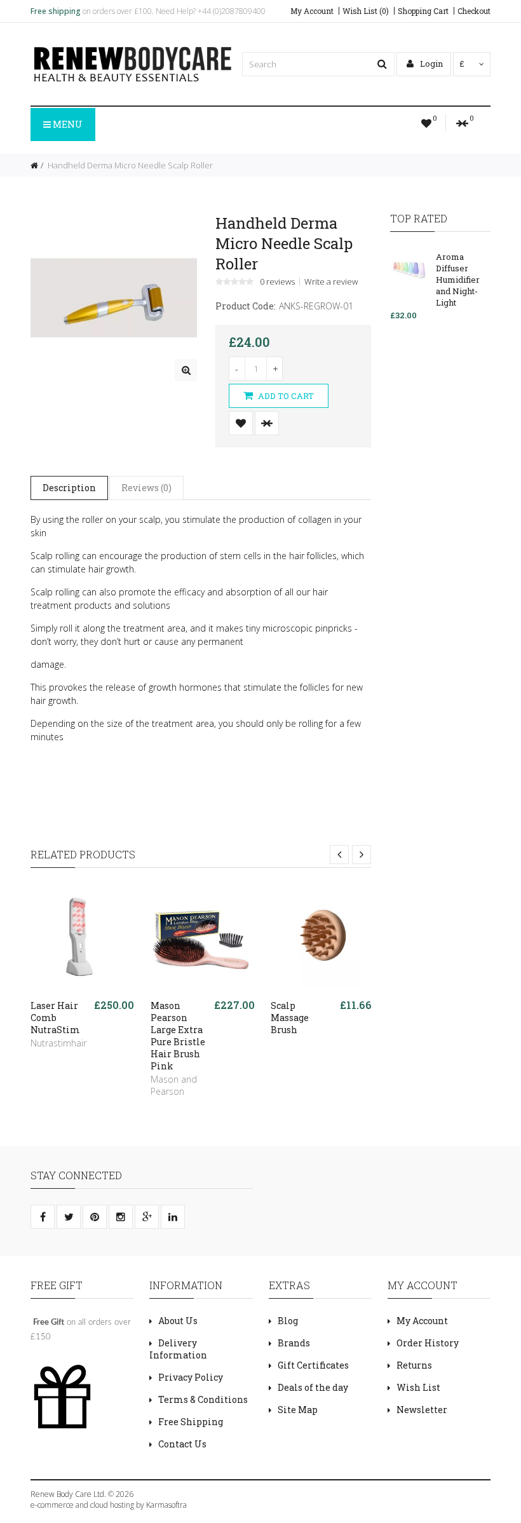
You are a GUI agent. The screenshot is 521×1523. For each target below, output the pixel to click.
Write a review (331, 281)
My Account (312, 11)
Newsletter (421, 1410)
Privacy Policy (190, 1377)
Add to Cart (285, 396)
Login (430, 63)
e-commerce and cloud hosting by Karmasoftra (108, 1504)
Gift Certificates (313, 1365)
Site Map (298, 1410)
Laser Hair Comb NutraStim (55, 1017)
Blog (288, 1321)
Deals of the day (313, 1387)
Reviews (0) (146, 488)
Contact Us (182, 1444)
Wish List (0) (365, 11)
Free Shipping (190, 1422)
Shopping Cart (423, 11)
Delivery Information (178, 1349)
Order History (427, 1343)
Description (69, 488)
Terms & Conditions (203, 1399)
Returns (414, 1365)
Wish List (418, 1387)
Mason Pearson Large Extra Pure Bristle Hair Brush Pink (178, 1035)
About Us (178, 1321)
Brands (294, 1343)
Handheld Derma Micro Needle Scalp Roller (129, 165)
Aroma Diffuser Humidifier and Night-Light (458, 279)
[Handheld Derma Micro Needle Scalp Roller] (186, 370)
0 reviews (277, 281)
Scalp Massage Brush (290, 1017)
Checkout (474, 11)
